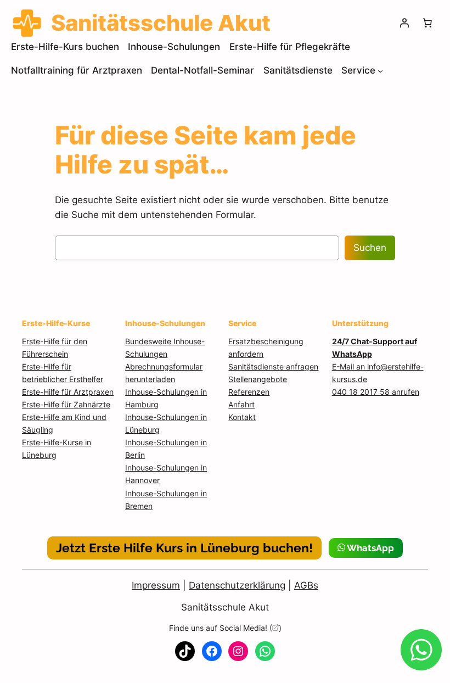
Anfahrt (241, 404)
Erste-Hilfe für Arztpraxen (68, 391)
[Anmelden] (404, 23)
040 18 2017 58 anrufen (375, 391)
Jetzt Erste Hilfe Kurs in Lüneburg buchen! (184, 547)
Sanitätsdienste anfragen (273, 366)
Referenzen (248, 391)
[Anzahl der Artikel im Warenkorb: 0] (427, 23)
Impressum (156, 585)
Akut (161, 23)
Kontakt (242, 417)
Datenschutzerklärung (237, 585)
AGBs (306, 585)
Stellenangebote (257, 379)
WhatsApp (369, 547)
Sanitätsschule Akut (225, 607)
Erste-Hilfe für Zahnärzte (66, 404)
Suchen (369, 247)
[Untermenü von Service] (380, 71)
